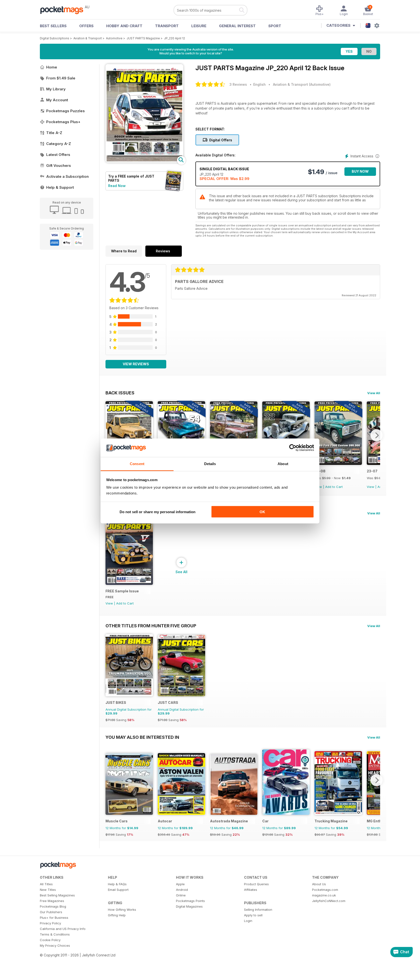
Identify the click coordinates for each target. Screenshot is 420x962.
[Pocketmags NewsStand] (64, 10)
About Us (319, 884)
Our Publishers (51, 912)
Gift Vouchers (58, 165)
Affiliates (250, 890)
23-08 (320, 471)
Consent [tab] (137, 464)
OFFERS (86, 26)
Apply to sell (253, 915)
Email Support (118, 890)
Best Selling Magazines (57, 895)
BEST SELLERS (53, 26)
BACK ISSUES (119, 392)
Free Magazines (52, 901)
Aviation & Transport (87, 38)
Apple (180, 884)
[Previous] (109, 435)
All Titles (46, 884)
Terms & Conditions (55, 934)
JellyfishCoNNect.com (328, 901)
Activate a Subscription (67, 176)
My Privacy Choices (55, 945)
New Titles (48, 890)
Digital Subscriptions (54, 38)
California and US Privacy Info (63, 929)
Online (181, 895)
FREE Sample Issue (122, 591)
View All (373, 393)
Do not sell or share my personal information (157, 512)
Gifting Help (117, 915)
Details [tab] (210, 464)
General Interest (237, 26)
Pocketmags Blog (53, 906)
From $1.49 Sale (60, 78)
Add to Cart (334, 487)
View (370, 487)
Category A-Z (58, 143)
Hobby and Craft (124, 26)
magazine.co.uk (324, 895)
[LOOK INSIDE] (144, 161)
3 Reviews (238, 84)
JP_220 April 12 (174, 38)
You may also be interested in (142, 737)
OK (262, 512)
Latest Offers (58, 154)
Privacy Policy (50, 923)
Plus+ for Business (54, 917)
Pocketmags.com (325, 890)
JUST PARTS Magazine (143, 38)
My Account (57, 100)
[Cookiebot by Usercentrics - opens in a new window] (292, 447)
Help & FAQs (117, 884)
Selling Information (258, 909)
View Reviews (136, 364)
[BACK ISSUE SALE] (338, 463)
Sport (274, 26)
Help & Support (60, 187)
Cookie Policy (50, 940)
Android (182, 890)
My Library (56, 89)
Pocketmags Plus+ (63, 121)
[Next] (376, 435)
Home (51, 67)
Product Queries (256, 884)
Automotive (114, 38)
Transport (167, 26)
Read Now (117, 186)
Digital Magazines (189, 906)
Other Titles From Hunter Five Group (150, 625)
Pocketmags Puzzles (65, 111)
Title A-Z (54, 132)
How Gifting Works (122, 909)
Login (248, 921)
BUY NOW (360, 171)
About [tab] (283, 464)
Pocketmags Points (190, 901)
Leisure (198, 26)
